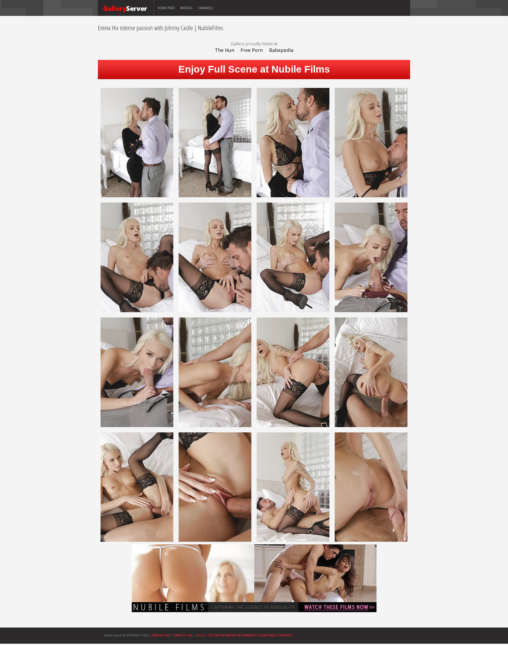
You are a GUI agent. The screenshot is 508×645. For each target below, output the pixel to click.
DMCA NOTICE (160, 635)
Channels (206, 7)
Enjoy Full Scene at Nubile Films (254, 69)
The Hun (224, 50)
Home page (166, 7)
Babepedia (281, 50)
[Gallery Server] (125, 8)
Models (186, 7)
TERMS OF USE (182, 635)
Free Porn (252, 50)
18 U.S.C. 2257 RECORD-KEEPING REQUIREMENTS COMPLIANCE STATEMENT (244, 635)
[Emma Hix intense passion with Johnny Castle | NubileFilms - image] (137, 142)
